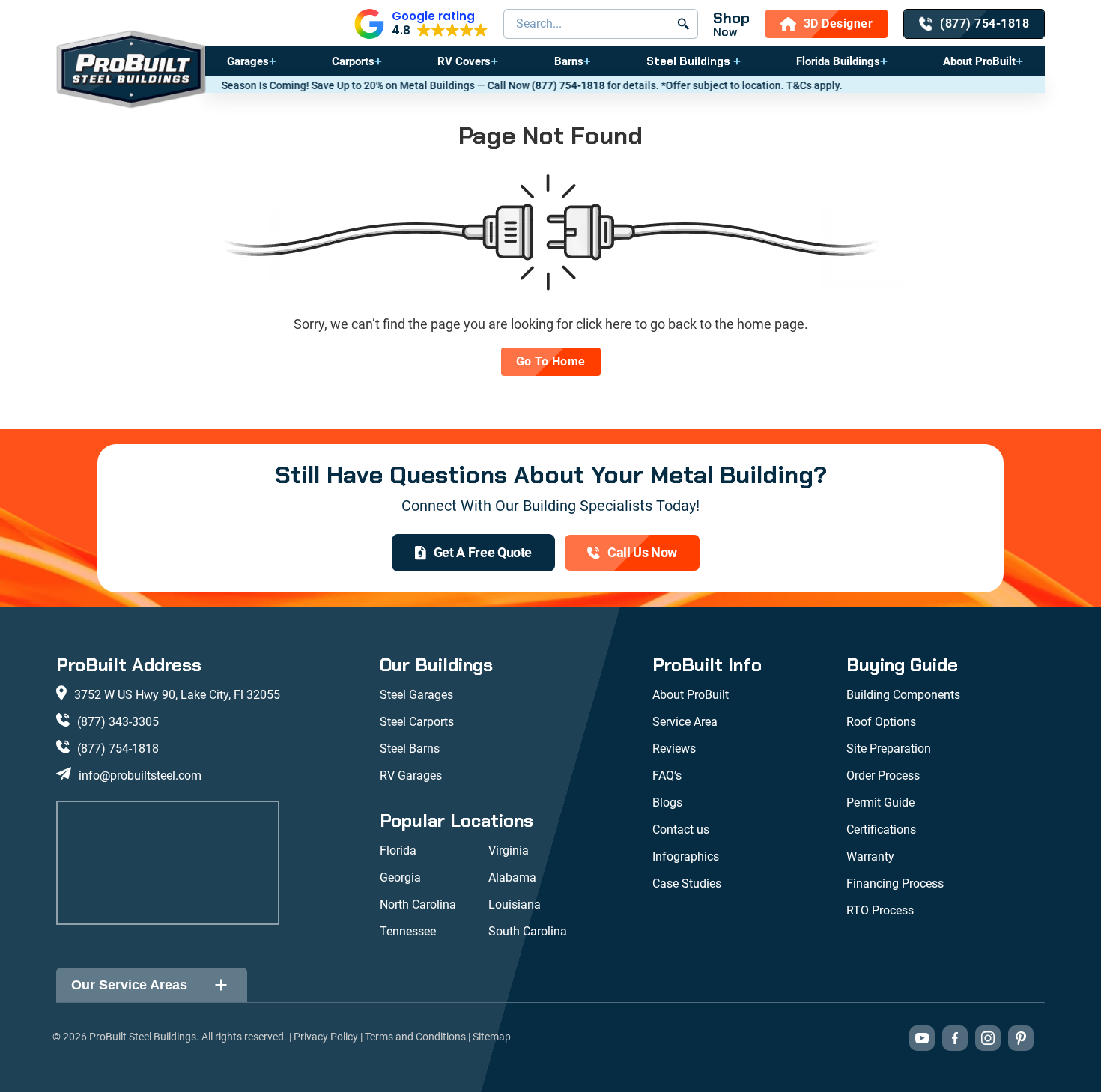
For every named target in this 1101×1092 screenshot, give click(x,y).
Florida (398, 850)
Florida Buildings (838, 61)
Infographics (685, 856)
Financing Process (895, 883)
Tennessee (408, 931)
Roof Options (881, 722)
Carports (353, 61)
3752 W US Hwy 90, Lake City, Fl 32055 (177, 695)
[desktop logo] (131, 71)
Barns (568, 61)
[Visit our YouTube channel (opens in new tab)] (922, 1038)
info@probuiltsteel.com (140, 775)
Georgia (400, 877)
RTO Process (880, 910)
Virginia (508, 850)
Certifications (881, 829)
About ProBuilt (979, 61)
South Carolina (527, 931)
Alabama (512, 877)
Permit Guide (880, 802)
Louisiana (514, 904)
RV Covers (464, 61)
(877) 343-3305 (118, 722)
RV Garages (411, 775)
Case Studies (686, 883)
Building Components (903, 695)
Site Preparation (888, 748)
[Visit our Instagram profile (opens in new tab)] (988, 1038)
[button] (421, 24)
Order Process (883, 775)
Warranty (870, 856)
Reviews (674, 748)
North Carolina (418, 904)
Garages (248, 61)
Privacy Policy (326, 1037)
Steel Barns (410, 748)
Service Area (685, 722)
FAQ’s (667, 775)
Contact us (680, 829)
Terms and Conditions (415, 1037)
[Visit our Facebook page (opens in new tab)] (955, 1038)
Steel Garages (416, 695)
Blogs (667, 802)
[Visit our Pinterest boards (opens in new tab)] (1021, 1038)
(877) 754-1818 (534, 85)
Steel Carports (417, 722)
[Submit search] (683, 24)
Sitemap (492, 1037)
